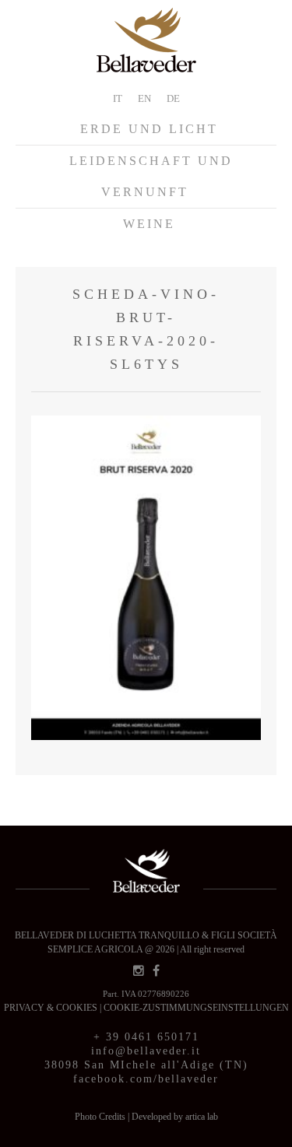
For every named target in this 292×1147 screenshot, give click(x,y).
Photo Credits (101, 1116)
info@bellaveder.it (146, 1051)
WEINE (149, 223)
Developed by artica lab (175, 1116)
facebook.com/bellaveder (146, 1079)
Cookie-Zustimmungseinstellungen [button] (196, 1007)
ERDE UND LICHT (149, 128)
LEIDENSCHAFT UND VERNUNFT (151, 176)
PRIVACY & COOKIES (52, 1007)
